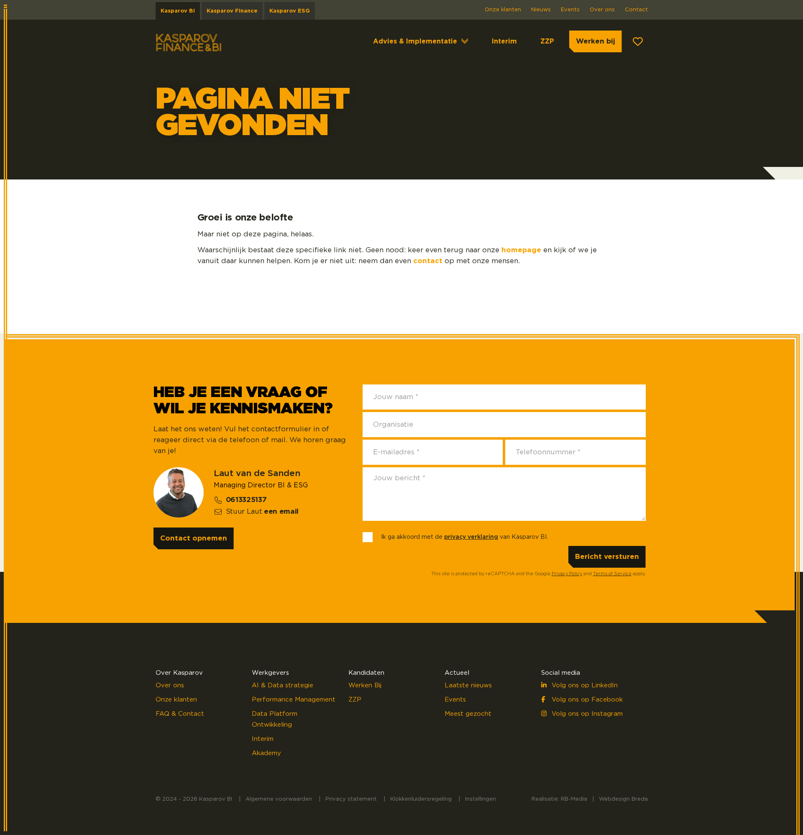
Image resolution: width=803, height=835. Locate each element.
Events (570, 10)
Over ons (602, 10)
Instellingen (480, 799)
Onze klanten (503, 10)
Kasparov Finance (232, 11)
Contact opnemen (193, 538)
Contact (636, 10)
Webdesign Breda (623, 799)
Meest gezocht (468, 714)
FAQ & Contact (180, 714)
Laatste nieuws (468, 685)
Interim (504, 41)
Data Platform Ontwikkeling (274, 719)
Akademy (266, 753)
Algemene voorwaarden (279, 799)
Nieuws (541, 10)
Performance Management (293, 700)
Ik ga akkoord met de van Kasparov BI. (464, 537)
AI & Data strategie (282, 685)
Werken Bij (364, 685)
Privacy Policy (567, 573)
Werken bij (595, 41)
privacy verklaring (471, 537)
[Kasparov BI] (189, 41)
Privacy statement (351, 799)
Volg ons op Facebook (586, 700)
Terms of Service (612, 573)
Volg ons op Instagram (586, 714)
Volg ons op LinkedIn (584, 685)
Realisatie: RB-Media (559, 799)
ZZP (547, 41)
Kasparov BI (178, 11)
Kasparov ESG (289, 11)
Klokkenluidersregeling (421, 799)
